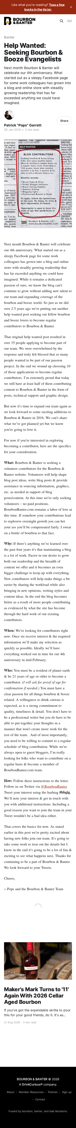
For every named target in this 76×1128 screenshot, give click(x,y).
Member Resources (31, 1092)
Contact (40, 1099)
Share (64, 120)
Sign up (67, 1092)
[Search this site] (61, 21)
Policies (53, 1092)
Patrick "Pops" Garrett (23, 125)
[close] (71, 7)
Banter (9, 37)
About (10, 1092)
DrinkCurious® (32, 1084)
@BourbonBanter (54, 786)
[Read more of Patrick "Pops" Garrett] (9, 115)
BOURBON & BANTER (32, 1079)
